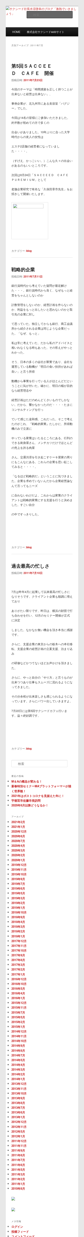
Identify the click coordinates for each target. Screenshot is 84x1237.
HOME (16, 32)
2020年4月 (18, 845)
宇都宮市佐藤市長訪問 (26, 800)
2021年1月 (18, 826)
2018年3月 (18, 926)
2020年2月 (18, 855)
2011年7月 (18, 1160)
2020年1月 (18, 860)
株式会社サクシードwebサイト (45, 32)
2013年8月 (18, 1103)
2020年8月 (18, 836)
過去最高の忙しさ (30, 565)
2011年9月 (18, 1150)
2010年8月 (18, 1188)
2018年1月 (18, 936)
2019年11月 (19, 869)
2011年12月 (19, 1141)
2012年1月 (18, 1136)
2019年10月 (19, 874)
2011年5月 (18, 1169)
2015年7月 (18, 1012)
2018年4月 (18, 922)
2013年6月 (18, 1112)
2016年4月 (18, 993)
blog (29, 251)
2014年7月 (18, 1055)
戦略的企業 (23, 269)
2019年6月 (18, 888)
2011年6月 (18, 1165)
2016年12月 (19, 979)
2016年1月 (18, 998)
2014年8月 (18, 1050)
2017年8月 (18, 960)
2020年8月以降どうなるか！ (29, 805)
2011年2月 (18, 1179)
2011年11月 (19, 1145)
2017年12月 (19, 941)
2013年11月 (19, 1088)
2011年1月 (18, 1184)
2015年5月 (18, 1017)
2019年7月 (18, 883)
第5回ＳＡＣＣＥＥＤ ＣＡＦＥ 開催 (32, 69)
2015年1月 (18, 1026)
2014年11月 (19, 1036)
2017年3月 (18, 964)
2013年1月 (18, 1117)
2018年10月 (19, 912)
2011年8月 (18, 1155)
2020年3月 (18, 850)
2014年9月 (18, 1045)
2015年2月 (18, 1022)
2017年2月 (18, 969)
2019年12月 (19, 865)
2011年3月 (18, 1174)
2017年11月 (19, 945)
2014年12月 (19, 1031)
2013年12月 (19, 1083)
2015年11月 (19, 1007)
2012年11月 (19, 1127)
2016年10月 (19, 984)
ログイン (17, 1226)
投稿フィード (20, 1231)
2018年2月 (18, 931)
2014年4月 (18, 1065)
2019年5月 (18, 893)
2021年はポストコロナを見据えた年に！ (37, 796)
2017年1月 (18, 974)
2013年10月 (19, 1093)
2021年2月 (18, 822)
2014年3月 (18, 1069)
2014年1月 (18, 1079)
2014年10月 (19, 1041)
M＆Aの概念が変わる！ (26, 781)
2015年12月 (19, 1003)
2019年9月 (18, 879)
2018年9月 (18, 917)
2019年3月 (18, 898)
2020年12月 (19, 831)
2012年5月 (18, 1131)
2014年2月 (18, 1074)
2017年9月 (18, 955)
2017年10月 (19, 950)
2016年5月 (18, 988)
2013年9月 (18, 1098)
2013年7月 (18, 1107)
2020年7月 (18, 841)
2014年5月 (18, 1060)
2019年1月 (18, 907)
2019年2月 (18, 903)
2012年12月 (19, 1122)
